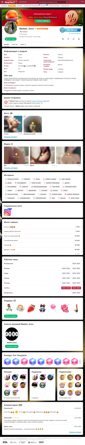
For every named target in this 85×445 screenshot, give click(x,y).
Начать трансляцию (54, 5)
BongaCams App (65, 5)
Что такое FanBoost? (75, 33)
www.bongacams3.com (22, 438)
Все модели (4, 5)
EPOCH (40, 438)
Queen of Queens (37, 101)
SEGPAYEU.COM (46, 438)
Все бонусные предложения (31, 5)
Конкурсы (43, 5)
